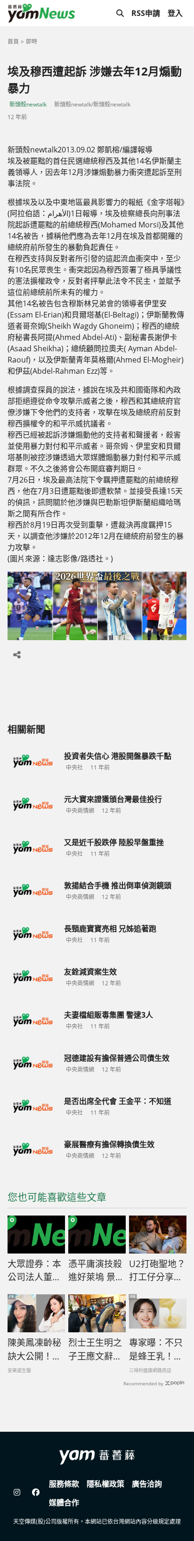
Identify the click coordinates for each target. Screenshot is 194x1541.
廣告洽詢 (147, 1484)
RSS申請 (145, 13)
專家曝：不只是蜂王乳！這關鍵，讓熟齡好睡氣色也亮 (156, 1350)
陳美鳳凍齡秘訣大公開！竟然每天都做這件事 (34, 1350)
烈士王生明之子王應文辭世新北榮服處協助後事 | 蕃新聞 (95, 1350)
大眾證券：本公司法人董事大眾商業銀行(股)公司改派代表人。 (34, 1271)
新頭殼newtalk (28, 104)
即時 (31, 41)
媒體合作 (64, 1502)
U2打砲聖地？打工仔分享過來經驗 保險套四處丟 (157, 1271)
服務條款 (64, 1484)
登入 (175, 13)
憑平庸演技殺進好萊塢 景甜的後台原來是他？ (96, 1271)
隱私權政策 (105, 1484)
